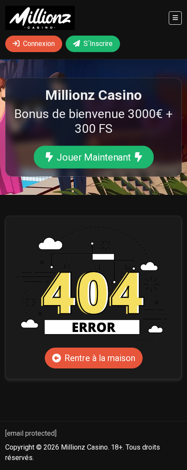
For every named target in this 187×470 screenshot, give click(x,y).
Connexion (39, 43)
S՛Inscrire (98, 43)
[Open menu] (175, 18)
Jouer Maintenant (93, 157)
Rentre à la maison (99, 358)
